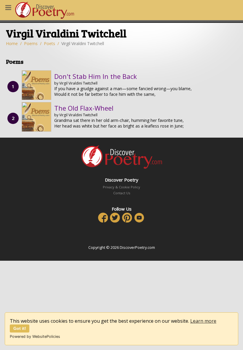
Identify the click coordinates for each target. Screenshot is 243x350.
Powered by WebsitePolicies (35, 336)
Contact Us (121, 193)
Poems (31, 43)
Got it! (19, 328)
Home (12, 43)
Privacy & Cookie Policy (121, 187)
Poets (49, 43)
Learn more (203, 321)
